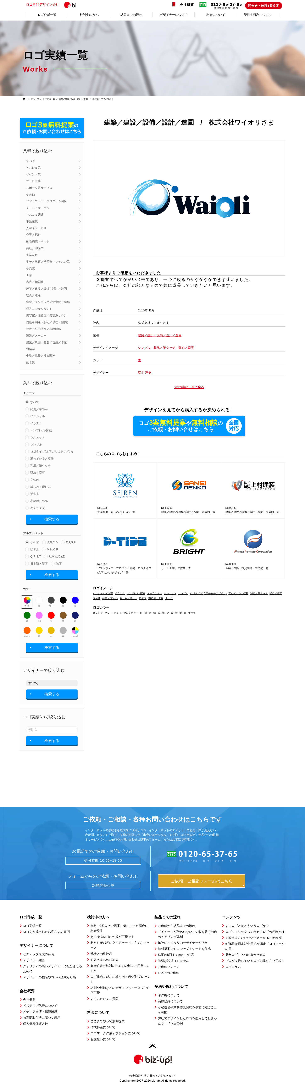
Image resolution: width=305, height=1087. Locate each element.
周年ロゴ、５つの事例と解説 (245, 954)
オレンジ (27, 636)
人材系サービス (36, 228)
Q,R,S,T (35, 556)
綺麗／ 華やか (110, 598)
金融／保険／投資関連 (40, 355)
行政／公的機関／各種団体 (43, 329)
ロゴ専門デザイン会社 (42, 4)
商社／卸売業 (35, 248)
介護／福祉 (33, 234)
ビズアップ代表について (40, 1005)
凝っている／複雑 (42, 458)
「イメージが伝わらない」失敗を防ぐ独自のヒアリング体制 (187, 934)
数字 (59, 563)
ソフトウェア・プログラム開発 (46, 201)
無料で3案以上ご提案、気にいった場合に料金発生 (119, 928)
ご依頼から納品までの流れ (176, 925)
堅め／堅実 (37, 472)
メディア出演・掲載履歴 (40, 1011)
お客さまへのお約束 (104, 959)
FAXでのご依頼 (168, 973)
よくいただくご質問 (104, 998)
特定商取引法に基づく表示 (41, 1017)
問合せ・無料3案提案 (263, 5)
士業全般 (32, 255)
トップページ (32, 99)
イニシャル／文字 (103, 593)
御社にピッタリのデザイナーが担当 (183, 942)
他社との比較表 (101, 953)
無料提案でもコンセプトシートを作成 (184, 948)
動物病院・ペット (37, 241)
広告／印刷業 (35, 281)
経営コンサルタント (39, 308)
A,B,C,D (52, 542)
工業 (29, 275)
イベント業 (33, 174)
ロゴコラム (233, 967)
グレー (51, 606)
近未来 (34, 493)
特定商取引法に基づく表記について (152, 1075)
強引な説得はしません (173, 961)
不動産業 (32, 221)
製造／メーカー (36, 335)
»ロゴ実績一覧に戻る (189, 387)
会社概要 (187, 4)
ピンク (39, 621)
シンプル (36, 444)
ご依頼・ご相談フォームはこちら (202, 881)
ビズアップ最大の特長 (38, 954)
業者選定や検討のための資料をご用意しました (120, 968)
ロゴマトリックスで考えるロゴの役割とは (254, 931)
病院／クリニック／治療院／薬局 (48, 302)
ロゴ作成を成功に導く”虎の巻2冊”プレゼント (120, 979)
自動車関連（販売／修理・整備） (48, 322)
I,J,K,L (34, 549)
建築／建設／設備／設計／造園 (46, 288)
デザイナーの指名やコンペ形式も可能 (49, 977)
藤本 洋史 (144, 372)
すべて (30, 160)
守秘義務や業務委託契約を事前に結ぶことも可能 (187, 1009)
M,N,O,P (52, 549)
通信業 (30, 349)
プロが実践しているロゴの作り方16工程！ (255, 961)
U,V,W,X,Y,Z (57, 556)
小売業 (30, 268)
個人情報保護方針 (35, 1023)
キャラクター (39, 508)
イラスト (36, 423)
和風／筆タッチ (40, 465)
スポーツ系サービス (39, 187)
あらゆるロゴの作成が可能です (112, 936)
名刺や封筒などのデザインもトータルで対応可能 (120, 990)
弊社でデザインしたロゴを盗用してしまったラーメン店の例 (187, 1020)
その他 (30, 194)
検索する (51, 519)
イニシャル (37, 416)
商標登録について (170, 1001)
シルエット (37, 437)
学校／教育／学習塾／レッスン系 (48, 261)
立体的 (34, 479)
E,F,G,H (71, 542)
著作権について (169, 995)
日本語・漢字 (39, 563)
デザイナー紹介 (34, 960)
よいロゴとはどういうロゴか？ (247, 925)
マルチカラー (75, 636)
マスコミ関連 (35, 214)
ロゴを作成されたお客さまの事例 (46, 931)
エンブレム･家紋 (41, 430)
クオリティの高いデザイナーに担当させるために (52, 968)
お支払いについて (102, 1039)
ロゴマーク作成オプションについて (115, 1033)
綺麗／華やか (39, 409)
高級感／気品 (39, 501)
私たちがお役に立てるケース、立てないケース (120, 945)
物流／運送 (33, 295)
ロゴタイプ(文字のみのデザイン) (51, 451)
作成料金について (102, 1027)
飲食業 (30, 362)
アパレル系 (33, 167)
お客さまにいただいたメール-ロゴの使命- (254, 937)
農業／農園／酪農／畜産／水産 (46, 342)
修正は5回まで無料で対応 (176, 954)
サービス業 (33, 181)
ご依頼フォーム (169, 967)
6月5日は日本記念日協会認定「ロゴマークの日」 (255, 946)
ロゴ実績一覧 (49, 99)
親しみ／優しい (40, 486)
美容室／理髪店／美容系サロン (46, 315)
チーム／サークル (37, 208)
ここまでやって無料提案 (107, 1021)
